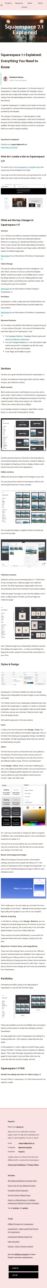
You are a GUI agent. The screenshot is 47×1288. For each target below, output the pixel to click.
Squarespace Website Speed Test (20, 1236)
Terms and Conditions (17, 1164)
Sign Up (15, 1268)
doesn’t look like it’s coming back (17, 339)
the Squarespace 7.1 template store (27, 167)
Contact (24, 7)
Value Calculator (14, 1241)
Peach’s (21, 1151)
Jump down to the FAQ (9, 147)
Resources (19, 3)
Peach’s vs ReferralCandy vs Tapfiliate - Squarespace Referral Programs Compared (23, 1202)
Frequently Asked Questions (18, 1190)
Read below (5, 255)
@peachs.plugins (25, 1147)
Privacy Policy (33, 1164)
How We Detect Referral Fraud (19, 1195)
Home (40, 3)
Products (8, 3)
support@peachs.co (26, 1143)
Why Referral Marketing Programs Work (22, 1180)
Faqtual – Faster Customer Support (20, 1246)
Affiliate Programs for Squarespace (20, 1224)
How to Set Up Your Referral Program (22, 1185)
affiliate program (21, 1254)
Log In (14, 1275)
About (30, 3)
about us (19, 1126)
